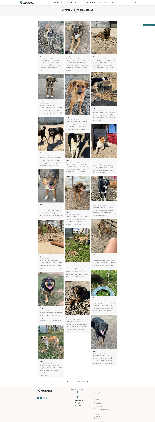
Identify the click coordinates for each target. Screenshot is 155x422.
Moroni (94, 298)
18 (82, 381)
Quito (67, 264)
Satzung (97, 414)
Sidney (41, 308)
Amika (67, 117)
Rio (93, 159)
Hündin (41, 58)
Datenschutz (98, 416)
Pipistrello (68, 212)
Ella (93, 56)
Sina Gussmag (86, 10)
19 (84, 381)
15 (74, 381)
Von (46, 58)
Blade (67, 160)
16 (77, 381)
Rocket (41, 256)
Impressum (97, 418)
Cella (41, 56)
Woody (41, 101)
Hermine (42, 361)
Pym (94, 254)
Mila (41, 153)
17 (79, 381)
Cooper (68, 56)
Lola (94, 108)
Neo (94, 203)
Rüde (67, 58)
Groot (41, 204)
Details (52, 37)
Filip (94, 351)
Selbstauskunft (150, 25)
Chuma (67, 317)
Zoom (49, 37)
